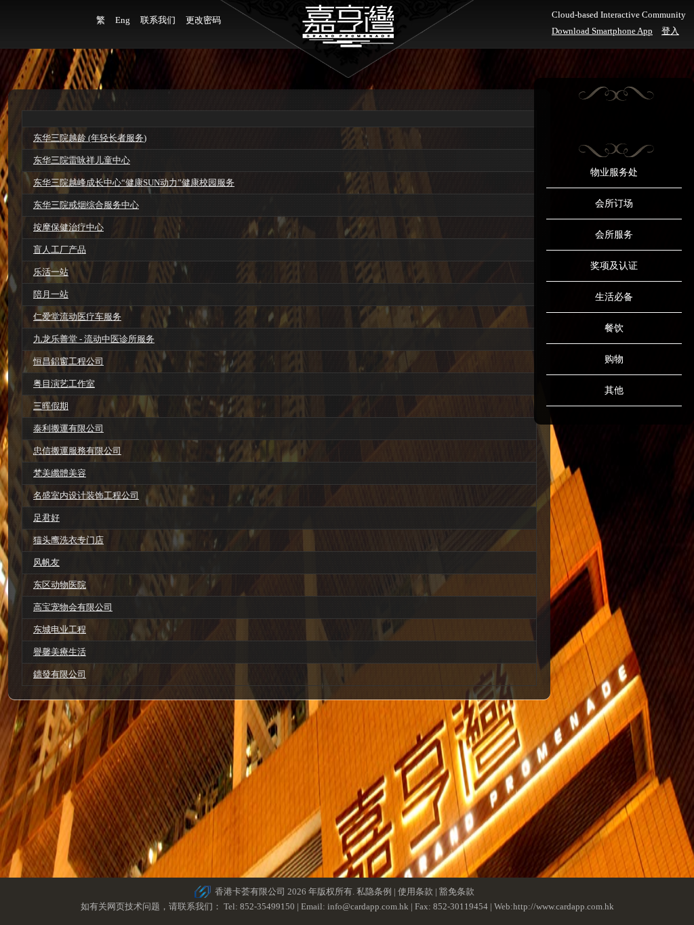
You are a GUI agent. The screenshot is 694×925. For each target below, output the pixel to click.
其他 (614, 390)
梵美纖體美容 (59, 473)
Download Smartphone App (602, 31)
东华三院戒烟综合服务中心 (86, 205)
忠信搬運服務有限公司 (77, 451)
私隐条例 (374, 891)
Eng (122, 20)
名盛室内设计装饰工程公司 (86, 495)
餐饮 (614, 328)
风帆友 (46, 562)
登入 (670, 31)
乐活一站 (50, 272)
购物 (614, 359)
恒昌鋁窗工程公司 (68, 361)
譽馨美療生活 (59, 652)
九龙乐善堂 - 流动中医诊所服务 (94, 339)
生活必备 (614, 297)
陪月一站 (50, 294)
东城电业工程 (59, 629)
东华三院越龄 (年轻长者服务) (89, 138)
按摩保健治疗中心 (68, 227)
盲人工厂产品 (59, 249)
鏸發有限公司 (59, 674)
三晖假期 (50, 406)
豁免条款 (456, 891)
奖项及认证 (614, 266)
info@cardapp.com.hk (369, 906)
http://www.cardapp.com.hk (563, 906)
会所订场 (614, 203)
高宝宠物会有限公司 (73, 607)
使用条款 (415, 891)
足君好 (46, 518)
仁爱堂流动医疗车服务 (77, 316)
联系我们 (158, 20)
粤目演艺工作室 (64, 384)
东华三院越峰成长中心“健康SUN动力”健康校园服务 (133, 182)
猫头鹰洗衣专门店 (68, 540)
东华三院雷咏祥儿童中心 (81, 160)
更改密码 (203, 20)
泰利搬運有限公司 (68, 428)
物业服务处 (614, 172)
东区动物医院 (59, 585)
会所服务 (614, 235)
